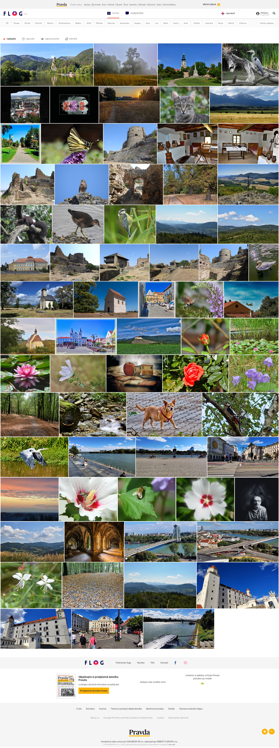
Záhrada (142, 4)
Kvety (176, 23)
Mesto (50, 23)
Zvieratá (209, 23)
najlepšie (11, 38)
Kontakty (90, 708)
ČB (7, 23)
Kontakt (164, 662)
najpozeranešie (51, 38)
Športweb (96, 4)
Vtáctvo (243, 23)
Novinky (140, 662)
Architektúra (64, 23)
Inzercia (102, 708)
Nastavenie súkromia (178, 717)
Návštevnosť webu (155, 708)
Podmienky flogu (123, 662)
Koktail (111, 4)
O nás (79, 708)
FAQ (152, 662)
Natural (111, 23)
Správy (87, 4)
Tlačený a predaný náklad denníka (126, 708)
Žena (125, 4)
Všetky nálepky (267, 23)
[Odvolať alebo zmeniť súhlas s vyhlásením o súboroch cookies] (265, 731)
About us (95, 717)
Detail (27, 23)
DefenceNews (169, 4)
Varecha (133, 4)
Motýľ (231, 23)
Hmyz (220, 23)
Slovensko (124, 23)
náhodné (73, 38)
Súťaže (171, 708)
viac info (172, 744)
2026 (88, 23)
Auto (104, 4)
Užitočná (151, 4)
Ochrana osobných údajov (191, 708)
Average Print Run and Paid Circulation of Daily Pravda (128, 717)
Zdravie (118, 4)
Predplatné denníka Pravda (93, 690)
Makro (78, 23)
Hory (148, 23)
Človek (16, 23)
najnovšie (30, 38)
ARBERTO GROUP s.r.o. (167, 741)
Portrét (38, 23)
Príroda (99, 23)
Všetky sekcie (209, 4)
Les (156, 23)
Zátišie (196, 23)
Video (159, 4)
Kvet (186, 23)
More (165, 23)
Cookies (160, 717)
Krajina (137, 23)
